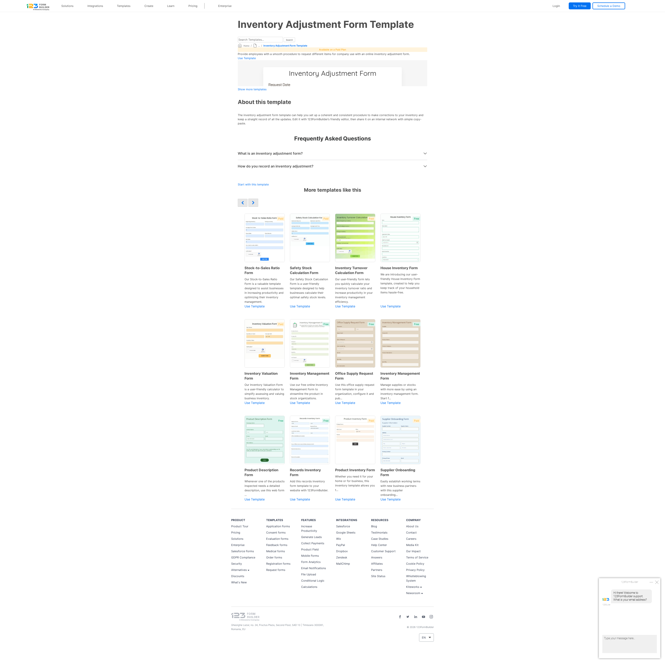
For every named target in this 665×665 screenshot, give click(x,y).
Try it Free (579, 6)
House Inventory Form (399, 268)
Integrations (95, 6)
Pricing (192, 6)
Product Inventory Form (355, 470)
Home (246, 45)
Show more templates (252, 89)
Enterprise (225, 6)
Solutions (67, 6)
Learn (170, 6)
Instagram (431, 616)
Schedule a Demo (608, 6)
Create (148, 6)
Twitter (407, 616)
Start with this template (253, 184)
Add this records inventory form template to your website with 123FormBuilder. (309, 486)
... (259, 45)
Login (556, 6)
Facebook (400, 616)
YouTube (423, 616)
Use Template (247, 58)
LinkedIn (415, 616)
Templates (123, 6)
